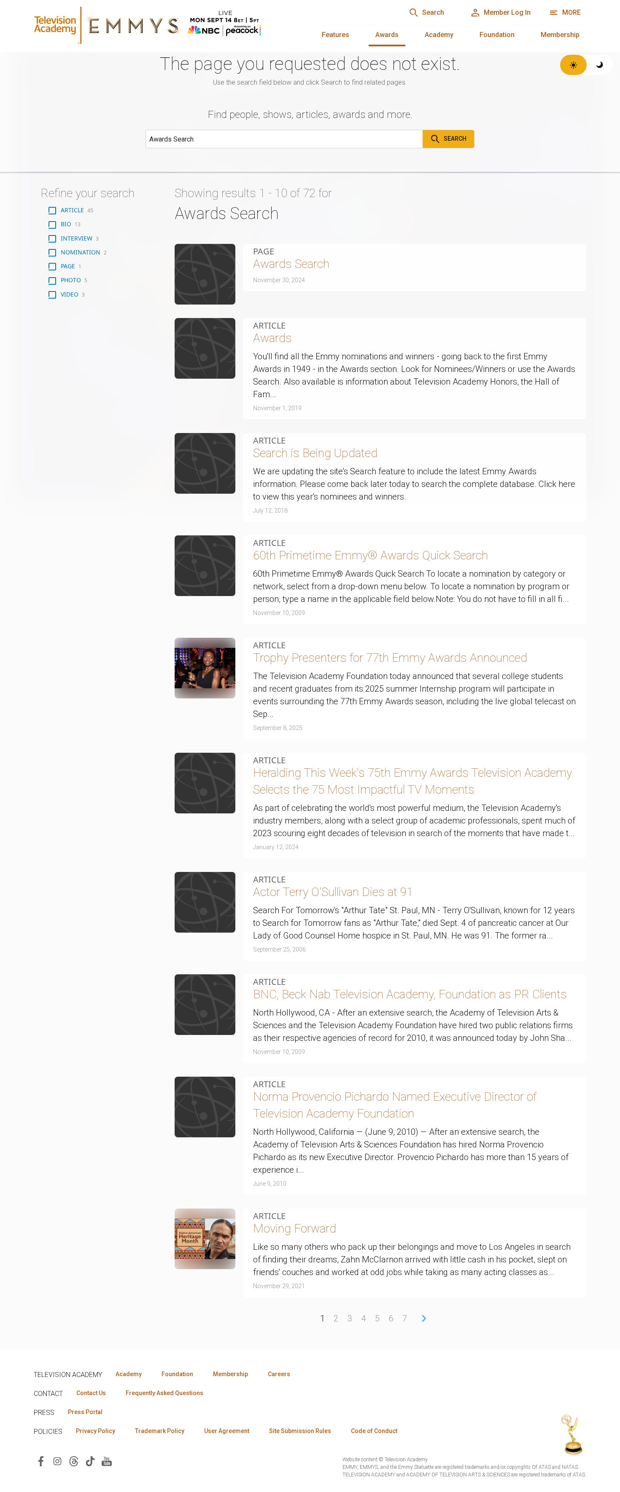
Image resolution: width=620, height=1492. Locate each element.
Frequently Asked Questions (164, 1393)
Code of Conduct (374, 1431)
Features (335, 35)
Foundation (497, 35)
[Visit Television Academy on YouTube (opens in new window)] (107, 1461)
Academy (439, 35)
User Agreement (226, 1431)
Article (269, 325)
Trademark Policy (159, 1431)
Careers (279, 1374)
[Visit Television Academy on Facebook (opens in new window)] (41, 1461)
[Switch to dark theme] (600, 65)
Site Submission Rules (300, 1431)
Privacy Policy (95, 1431)
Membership (560, 35)
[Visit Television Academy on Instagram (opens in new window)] (57, 1461)
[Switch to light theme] (573, 65)
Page (263, 251)
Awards (387, 35)
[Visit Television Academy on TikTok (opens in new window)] (90, 1461)
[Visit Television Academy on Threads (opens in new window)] (74, 1461)
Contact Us (91, 1393)
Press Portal (85, 1412)
